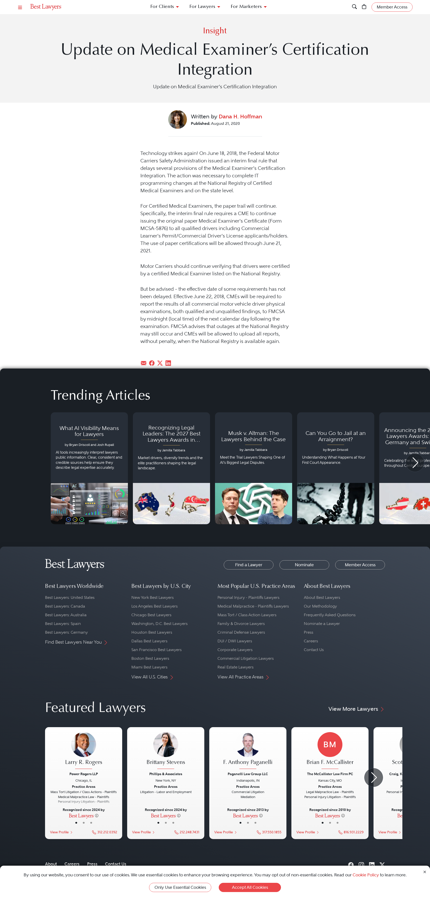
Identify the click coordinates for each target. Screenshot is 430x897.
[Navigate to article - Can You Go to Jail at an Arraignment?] (335, 468)
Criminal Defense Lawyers (241, 632)
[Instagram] (361, 864)
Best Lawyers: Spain (63, 623)
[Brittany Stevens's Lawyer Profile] (165, 751)
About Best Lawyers (322, 597)
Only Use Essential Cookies (180, 887)
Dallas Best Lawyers (149, 641)
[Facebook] (351, 864)
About (51, 863)
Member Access (360, 564)
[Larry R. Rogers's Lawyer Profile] (83, 751)
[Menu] (20, 7)
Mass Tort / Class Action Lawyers (246, 615)
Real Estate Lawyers (235, 667)
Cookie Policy (366, 874)
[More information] (96, 815)
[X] (382, 864)
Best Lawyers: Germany (66, 632)
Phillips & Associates (165, 774)
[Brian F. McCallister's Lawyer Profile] (330, 751)
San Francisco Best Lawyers (156, 649)
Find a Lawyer (248, 564)
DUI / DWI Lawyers (234, 641)
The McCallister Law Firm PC (330, 774)
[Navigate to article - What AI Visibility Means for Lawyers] (89, 468)
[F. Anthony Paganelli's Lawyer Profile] (247, 751)
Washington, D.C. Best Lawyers (159, 623)
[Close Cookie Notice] (425, 871)
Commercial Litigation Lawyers (245, 658)
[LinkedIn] (372, 864)
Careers (311, 641)
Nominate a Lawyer (322, 623)
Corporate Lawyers (235, 649)
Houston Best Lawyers (151, 632)
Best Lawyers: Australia (66, 615)
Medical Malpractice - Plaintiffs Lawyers (253, 606)
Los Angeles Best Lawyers (154, 606)
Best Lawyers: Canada (65, 606)
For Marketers (246, 6)
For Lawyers (202, 6)
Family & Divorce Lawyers (241, 623)
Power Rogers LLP (83, 774)
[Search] (354, 7)
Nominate (304, 564)
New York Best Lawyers (152, 597)
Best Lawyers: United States (70, 597)
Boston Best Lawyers (150, 658)
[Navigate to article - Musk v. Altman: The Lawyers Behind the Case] (253, 468)
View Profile (59, 832)
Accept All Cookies (250, 887)
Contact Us (314, 649)
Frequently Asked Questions (330, 615)
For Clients (162, 6)
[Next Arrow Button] (415, 462)
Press (308, 632)
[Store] (364, 7)
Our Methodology (320, 606)
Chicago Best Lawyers (151, 615)
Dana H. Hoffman (240, 116)
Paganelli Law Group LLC (248, 774)
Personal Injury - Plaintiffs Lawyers (248, 597)
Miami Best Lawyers (149, 667)
